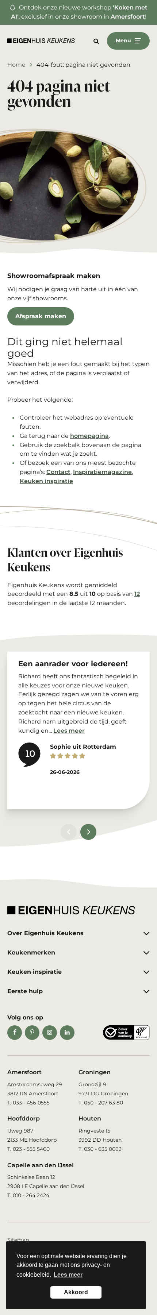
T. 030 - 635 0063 (100, 1149)
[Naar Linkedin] (67, 1032)
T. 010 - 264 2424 (28, 1195)
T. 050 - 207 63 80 (100, 1102)
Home (16, 64)
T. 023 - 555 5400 (28, 1149)
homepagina (89, 435)
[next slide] (88, 832)
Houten (89, 1118)
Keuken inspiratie (46, 481)
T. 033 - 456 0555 (28, 1102)
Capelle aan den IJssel (40, 1165)
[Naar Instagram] (49, 1032)
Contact (58, 471)
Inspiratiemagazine (102, 471)
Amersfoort (128, 16)
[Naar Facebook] (14, 1032)
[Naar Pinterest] (32, 1032)
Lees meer (69, 730)
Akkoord (76, 1292)
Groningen (94, 1072)
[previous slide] (69, 832)
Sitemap (18, 1240)
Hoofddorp (23, 1118)
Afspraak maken (40, 316)
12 (137, 593)
